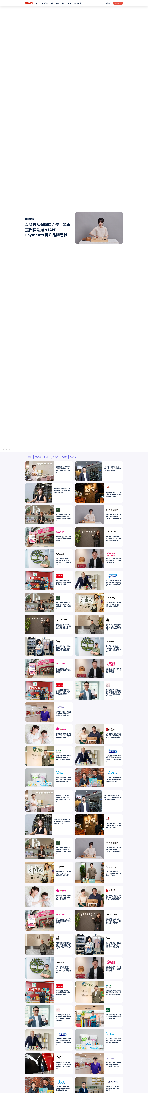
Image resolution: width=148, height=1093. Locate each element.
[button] (3, 449)
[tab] (29, 457)
